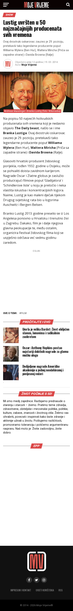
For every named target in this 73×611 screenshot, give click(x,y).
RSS (61, 590)
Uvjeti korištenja (45, 590)
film (24, 313)
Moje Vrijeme (29, 64)
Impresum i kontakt (21, 590)
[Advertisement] (36, 492)
